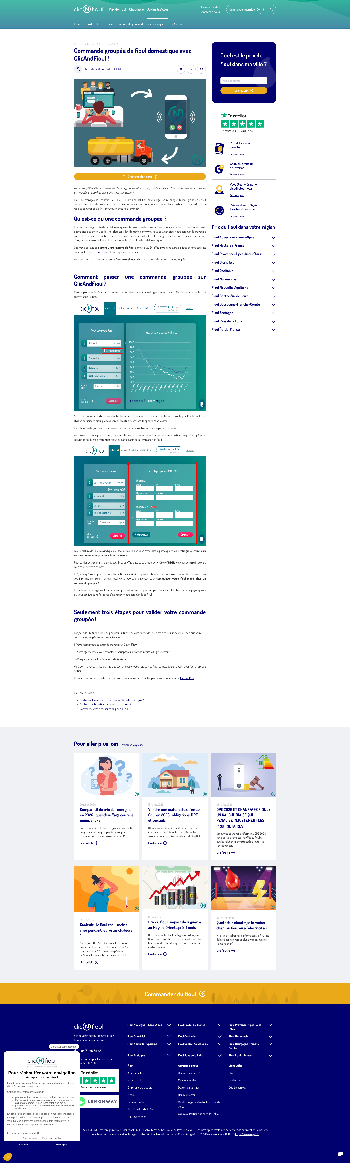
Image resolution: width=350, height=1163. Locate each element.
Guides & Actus (157, 9)
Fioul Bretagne (222, 312)
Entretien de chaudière (139, 1087)
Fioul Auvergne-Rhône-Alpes (233, 237)
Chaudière (136, 9)
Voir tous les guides (132, 745)
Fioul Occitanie (222, 270)
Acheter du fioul (136, 1073)
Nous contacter (186, 1095)
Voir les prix (241, 90)
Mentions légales (187, 1080)
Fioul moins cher (136, 1116)
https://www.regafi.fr (247, 1134)
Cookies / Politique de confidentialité (198, 1114)
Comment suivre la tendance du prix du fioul (104, 709)
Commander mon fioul (242, 9)
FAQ (231, 1073)
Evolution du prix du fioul (141, 1109)
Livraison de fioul (136, 1102)
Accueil (78, 24)
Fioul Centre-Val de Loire (230, 295)
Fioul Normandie (224, 279)
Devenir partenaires (188, 1087)
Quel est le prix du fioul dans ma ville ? (243, 59)
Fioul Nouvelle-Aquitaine (230, 287)
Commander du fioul (170, 994)
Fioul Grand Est (223, 262)
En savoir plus (237, 153)
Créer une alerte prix (139, 176)
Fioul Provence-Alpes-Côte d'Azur (237, 253)
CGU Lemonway (237, 1087)
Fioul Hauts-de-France (228, 245)
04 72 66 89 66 (91, 1051)
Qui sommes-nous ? (189, 1073)
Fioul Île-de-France (226, 329)
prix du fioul (102, 252)
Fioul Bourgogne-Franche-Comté (236, 304)
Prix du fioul (117, 9)
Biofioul (131, 1095)
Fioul (110, 24)
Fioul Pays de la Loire (227, 321)
